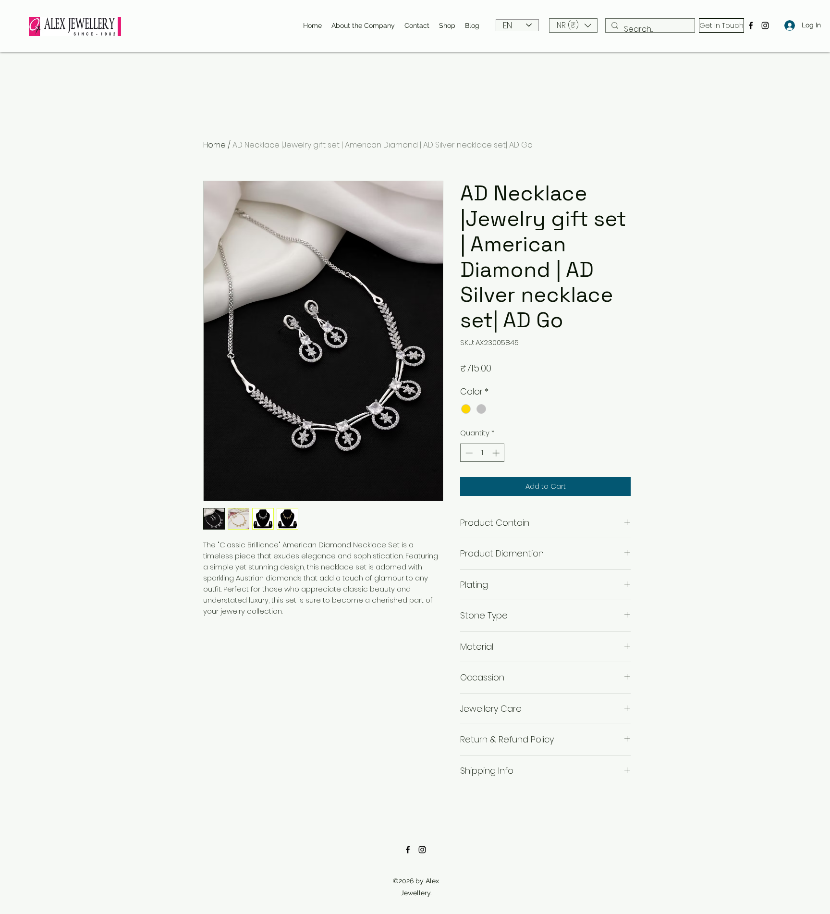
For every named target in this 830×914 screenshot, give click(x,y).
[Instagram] (765, 25)
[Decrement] (468, 453)
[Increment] (496, 453)
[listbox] (573, 25)
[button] (573, 25)
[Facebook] (751, 25)
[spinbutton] (482, 453)
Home (214, 144)
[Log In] (787, 25)
